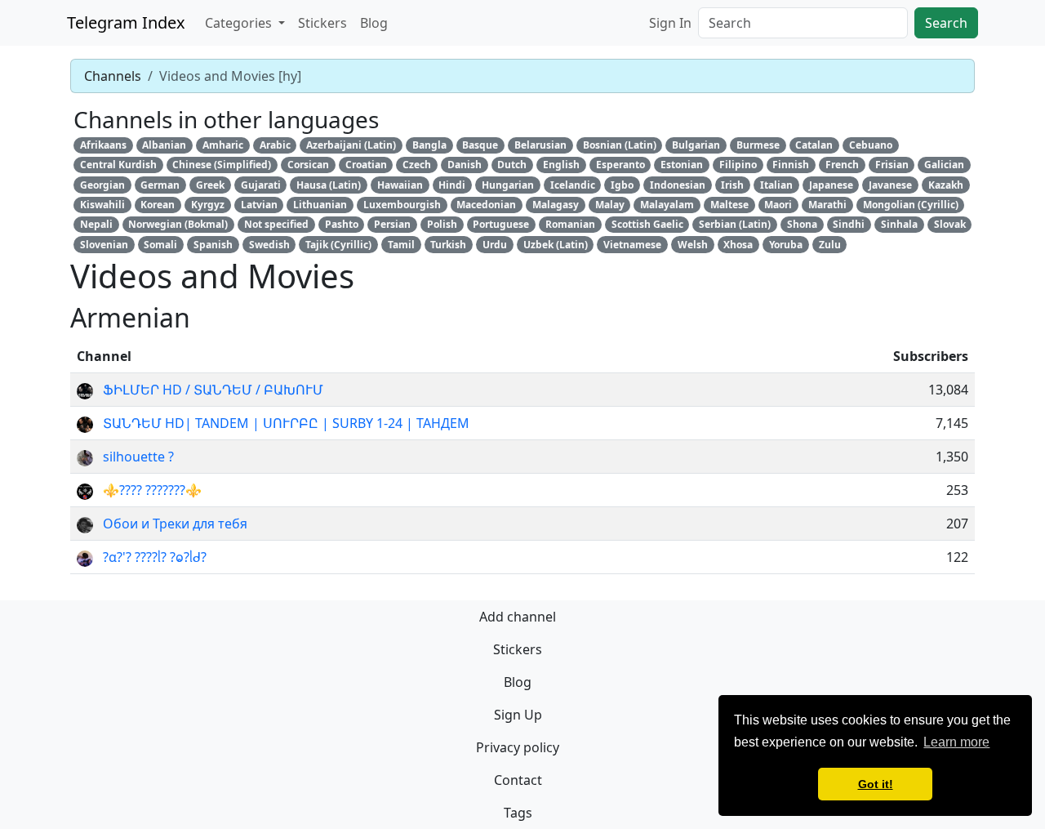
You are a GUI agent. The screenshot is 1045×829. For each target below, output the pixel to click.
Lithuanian (320, 205)
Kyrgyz (208, 205)
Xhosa (738, 245)
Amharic (222, 145)
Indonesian (677, 185)
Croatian (366, 165)
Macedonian (486, 205)
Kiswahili (102, 205)
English (561, 165)
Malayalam (667, 205)
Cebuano (870, 145)
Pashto (341, 224)
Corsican (308, 165)
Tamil (401, 245)
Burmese (758, 145)
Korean (157, 205)
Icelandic (572, 185)
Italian (776, 185)
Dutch (512, 165)
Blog (374, 23)
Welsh (693, 245)
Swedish (269, 245)
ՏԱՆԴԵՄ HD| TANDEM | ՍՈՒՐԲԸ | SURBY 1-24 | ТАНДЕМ (286, 423)
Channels (112, 76)
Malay (610, 205)
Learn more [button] (956, 742)
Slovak (950, 224)
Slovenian (104, 245)
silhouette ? (138, 457)
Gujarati (261, 185)
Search (946, 23)
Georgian (102, 185)
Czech (416, 165)
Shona (802, 224)
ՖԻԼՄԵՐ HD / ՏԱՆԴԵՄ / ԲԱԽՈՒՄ (213, 390)
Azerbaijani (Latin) (351, 145)
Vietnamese (632, 245)
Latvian (259, 205)
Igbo (622, 185)
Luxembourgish (402, 205)
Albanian (164, 145)
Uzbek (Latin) (555, 245)
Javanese (890, 185)
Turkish (448, 245)
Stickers (322, 23)
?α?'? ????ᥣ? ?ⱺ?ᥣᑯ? (155, 557)
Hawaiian (400, 185)
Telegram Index (126, 22)
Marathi (827, 205)
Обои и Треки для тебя (175, 524)
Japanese (831, 185)
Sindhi (849, 224)
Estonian (681, 165)
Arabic (275, 145)
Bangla (429, 145)
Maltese (729, 205)
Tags (518, 813)
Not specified (276, 224)
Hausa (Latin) (328, 185)
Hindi (451, 185)
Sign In (670, 23)
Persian (392, 224)
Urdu (494, 245)
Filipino (738, 165)
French (842, 165)
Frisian (892, 165)
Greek (210, 185)
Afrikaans (103, 145)
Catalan (814, 145)
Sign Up (518, 715)
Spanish (213, 245)
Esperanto (620, 165)
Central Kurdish (118, 165)
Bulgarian (696, 145)
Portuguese (501, 224)
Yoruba (786, 245)
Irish (732, 185)
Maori (778, 205)
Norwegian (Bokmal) (178, 224)
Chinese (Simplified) (221, 165)
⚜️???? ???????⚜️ (152, 490)
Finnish (790, 165)
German (160, 185)
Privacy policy (517, 747)
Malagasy (555, 205)
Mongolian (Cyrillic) (910, 205)
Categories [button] (240, 23)
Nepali (96, 224)
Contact (518, 780)
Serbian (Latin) (735, 224)
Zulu (830, 245)
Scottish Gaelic (647, 224)
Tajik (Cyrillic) (338, 245)
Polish (442, 224)
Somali (160, 245)
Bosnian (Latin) (619, 145)
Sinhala (899, 224)
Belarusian (540, 145)
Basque (480, 145)
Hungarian (508, 185)
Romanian (570, 224)
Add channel (517, 617)
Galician (944, 165)
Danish (464, 165)
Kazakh (945, 185)
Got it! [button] (875, 784)
